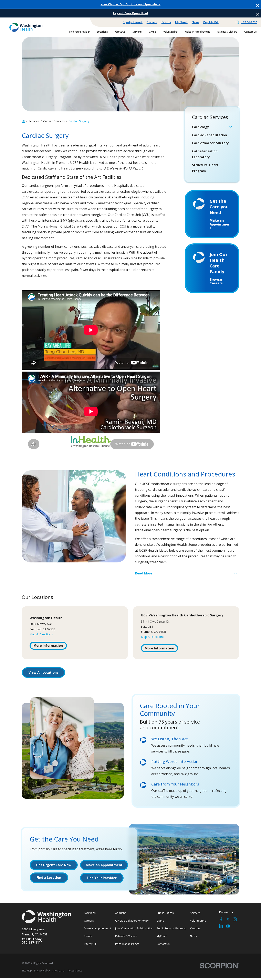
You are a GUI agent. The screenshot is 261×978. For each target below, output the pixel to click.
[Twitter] (228, 919)
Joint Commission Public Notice (134, 928)
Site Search (249, 22)
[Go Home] (23, 121)
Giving (160, 920)
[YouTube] (228, 926)
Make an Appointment (97, 928)
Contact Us (163, 944)
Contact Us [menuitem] (250, 31)
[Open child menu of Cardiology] (230, 127)
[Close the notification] (257, 5)
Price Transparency (127, 944)
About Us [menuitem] (120, 31)
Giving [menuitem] (152, 31)
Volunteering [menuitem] (170, 31)
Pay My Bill (211, 22)
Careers (152, 22)
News (195, 22)
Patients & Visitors (126, 936)
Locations (90, 913)
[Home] (25, 27)
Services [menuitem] (137, 31)
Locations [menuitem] (102, 31)
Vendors (195, 928)
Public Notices (165, 913)
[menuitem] (210, 127)
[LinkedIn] (221, 926)
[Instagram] (235, 919)
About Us (120, 913)
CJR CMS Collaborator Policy (131, 920)
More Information (48, 645)
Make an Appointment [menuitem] (197, 31)
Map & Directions (41, 634)
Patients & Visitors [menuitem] (227, 31)
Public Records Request (171, 928)
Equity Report (133, 22)
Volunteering (198, 920)
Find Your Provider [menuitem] (79, 31)
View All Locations (43, 672)
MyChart (181, 22)
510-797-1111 (32, 942)
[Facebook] (221, 919)
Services (195, 913)
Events (166, 22)
